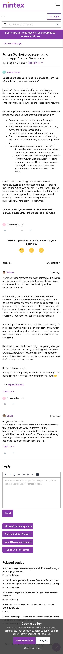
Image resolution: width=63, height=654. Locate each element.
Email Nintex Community (18, 541)
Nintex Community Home (18, 526)
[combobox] (31, 24)
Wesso (10, 272)
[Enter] (5, 24)
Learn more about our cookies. (35, 633)
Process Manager (13, 43)
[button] (3, 17)
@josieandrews (16, 384)
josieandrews (13, 72)
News (5, 611)
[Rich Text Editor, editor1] (31, 493)
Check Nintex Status (18, 549)
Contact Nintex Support (18, 534)
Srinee (10, 415)
